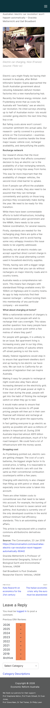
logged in (22, 611)
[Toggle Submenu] (21, 625)
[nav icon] (45, 6)
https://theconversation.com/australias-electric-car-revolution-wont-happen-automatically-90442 (23, 548)
